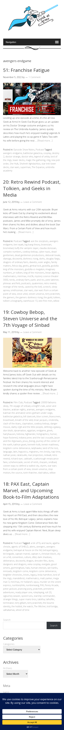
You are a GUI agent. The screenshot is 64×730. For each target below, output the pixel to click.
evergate (46, 564)
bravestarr (46, 244)
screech (47, 286)
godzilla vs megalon (34, 269)
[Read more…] (45, 140)
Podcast (40, 149)
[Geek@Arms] (32, 30)
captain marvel (22, 553)
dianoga (7, 258)
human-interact (38, 567)
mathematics (9, 276)
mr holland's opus (30, 581)
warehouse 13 (30, 300)
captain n (35, 553)
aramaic (31, 409)
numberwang (32, 585)
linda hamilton (45, 574)
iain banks (52, 567)
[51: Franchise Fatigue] (32, 114)
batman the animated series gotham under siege (27, 412)
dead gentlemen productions (29, 255)
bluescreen (54, 416)
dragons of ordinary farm (15, 262)
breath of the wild (24, 420)
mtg (48, 160)
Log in (6, 692)
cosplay (47, 153)
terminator (8, 602)
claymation (27, 423)
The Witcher (40, 606)
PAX (42, 585)
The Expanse (38, 167)
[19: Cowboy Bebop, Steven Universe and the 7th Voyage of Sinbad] (32, 366)
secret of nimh (31, 462)
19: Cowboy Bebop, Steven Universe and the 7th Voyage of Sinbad (30, 318)
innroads (7, 571)
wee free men (45, 300)
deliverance (8, 560)
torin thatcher (30, 472)
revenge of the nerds (13, 286)
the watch (28, 606)
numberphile (18, 585)
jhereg (32, 441)
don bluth (8, 430)
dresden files (40, 560)
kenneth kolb (34, 444)
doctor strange (12, 156)
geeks (26, 265)
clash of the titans (12, 423)
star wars (14, 167)
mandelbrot (19, 578)
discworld (17, 258)
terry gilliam (20, 602)
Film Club (18, 402)
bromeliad (8, 248)
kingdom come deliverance (16, 448)
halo (27, 567)
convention (17, 557)
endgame (41, 430)
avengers (40, 546)
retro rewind (50, 283)
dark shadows (44, 557)
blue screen (42, 416)
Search (7, 619)
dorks (42, 258)
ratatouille (22, 455)
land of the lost (50, 448)
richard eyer (17, 458)
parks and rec (37, 279)
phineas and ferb (11, 283)
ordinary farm (23, 279)
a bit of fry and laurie (41, 543)
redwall (47, 455)
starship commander (44, 595)
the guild (48, 297)
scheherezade (16, 462)
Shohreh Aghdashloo (30, 163)
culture (27, 557)
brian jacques (40, 420)
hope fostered (10, 437)
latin (15, 451)
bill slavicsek (29, 416)
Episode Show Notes (24, 149)
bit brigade (8, 553)
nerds (12, 279)
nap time (55, 451)
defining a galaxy (52, 426)
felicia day (17, 265)
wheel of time (22, 609)
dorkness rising (30, 258)
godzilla (46, 265)
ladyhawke (36, 448)
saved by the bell (33, 286)
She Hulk (14, 163)
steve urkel (22, 293)
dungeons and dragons (14, 564)
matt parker (46, 578)
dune (51, 560)
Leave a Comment (32, 201)
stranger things (10, 599)
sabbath (28, 458)
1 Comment (35, 77)
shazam (43, 462)
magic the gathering (35, 160)
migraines (34, 451)
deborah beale (52, 255)
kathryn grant (19, 444)
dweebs (33, 262)
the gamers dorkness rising (29, 297)
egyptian (31, 430)
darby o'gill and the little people (27, 426)
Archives (7, 668)
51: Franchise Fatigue (26, 70)
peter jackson (10, 588)
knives (26, 574)
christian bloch (48, 553)
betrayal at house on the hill (28, 550)
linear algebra (52, 272)
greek (50, 430)
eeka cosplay (34, 564)
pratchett (37, 588)
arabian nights (18, 409)
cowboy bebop (30, 251)
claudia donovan (47, 248)
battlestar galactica (32, 153)
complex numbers (12, 251)
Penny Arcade (51, 585)
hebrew (20, 434)
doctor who (27, 156)
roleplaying (38, 592)
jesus (25, 441)
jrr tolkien (18, 272)
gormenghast (17, 567)
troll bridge (52, 606)
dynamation (20, 430)
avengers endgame (12, 153)
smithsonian (17, 290)
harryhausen (9, 434)
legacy (33, 574)
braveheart (8, 420)
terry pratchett (52, 293)
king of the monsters (34, 272)
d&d (34, 557)
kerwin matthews (50, 444)
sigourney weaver (11, 595)
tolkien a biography (12, 300)
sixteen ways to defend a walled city (21, 465)
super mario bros (28, 599)
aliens (32, 546)
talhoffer (50, 599)
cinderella (53, 420)
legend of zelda (42, 156)
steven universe (36, 293)
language (7, 451)
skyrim (43, 465)
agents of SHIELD (19, 546)
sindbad (52, 462)
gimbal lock (35, 265)
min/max (21, 276)
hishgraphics (43, 434)
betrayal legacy (50, 550)
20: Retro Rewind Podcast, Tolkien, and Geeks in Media (32, 188)
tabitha (41, 599)
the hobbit (16, 606)
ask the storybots (39, 241)
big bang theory (32, 244)
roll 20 (48, 592)
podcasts (26, 283)
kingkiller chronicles (12, 574)
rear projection (35, 455)
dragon (29, 560)
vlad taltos (43, 472)
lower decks (19, 160)
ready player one (23, 592)
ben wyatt (18, 244)
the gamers (8, 297)
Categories (8, 644)
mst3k (30, 276)
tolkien (56, 297)
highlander (30, 434)
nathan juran (9, 455)
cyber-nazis (44, 251)
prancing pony (25, 588)
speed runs (27, 595)
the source (16, 472)
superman (25, 167)
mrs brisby (45, 451)
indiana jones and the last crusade (36, 437)
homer (53, 434)
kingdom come (20, 571)
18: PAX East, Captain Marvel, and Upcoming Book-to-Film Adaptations (31, 490)
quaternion (37, 283)
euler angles (44, 262)
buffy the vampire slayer (26, 248)
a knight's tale (38, 405)
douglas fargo (53, 258)
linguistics (23, 451)
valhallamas (9, 609)
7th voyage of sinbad (19, 405)
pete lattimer (52, 279)
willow (56, 300)
